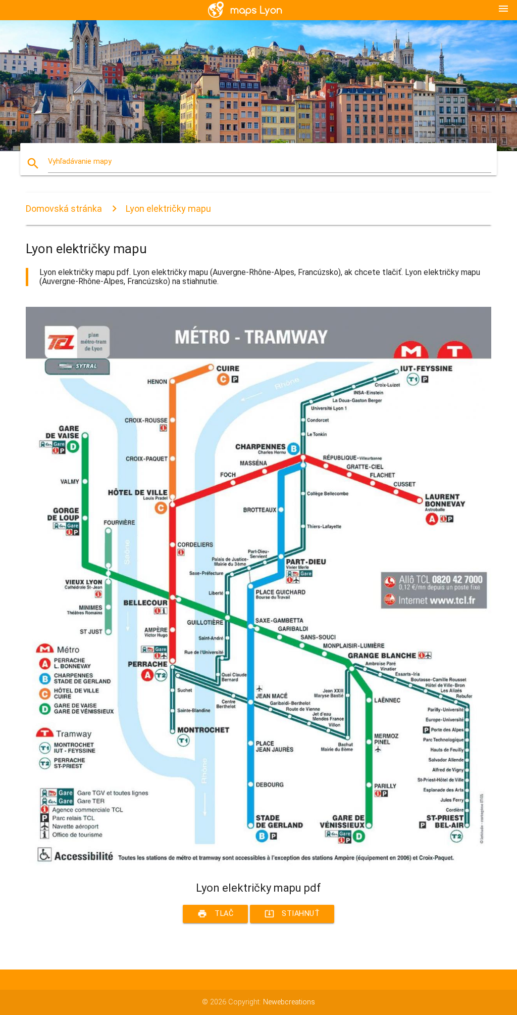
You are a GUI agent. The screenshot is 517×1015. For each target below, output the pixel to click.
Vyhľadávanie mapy (80, 161)
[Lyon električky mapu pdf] (258, 863)
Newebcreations (289, 1002)
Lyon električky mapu (168, 208)
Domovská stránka (64, 208)
